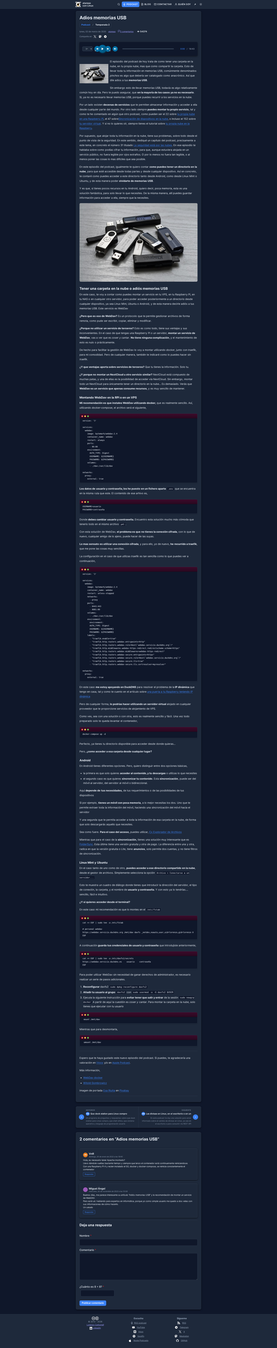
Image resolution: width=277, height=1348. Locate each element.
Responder (89, 1174)
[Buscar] (118, 4)
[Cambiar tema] (200, 4)
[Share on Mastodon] (100, 36)
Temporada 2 (102, 24)
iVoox (99, 1062)
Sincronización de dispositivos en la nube (143, 118)
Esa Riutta (109, 1090)
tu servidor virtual (90, 123)
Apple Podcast (121, 1062)
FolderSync (86, 844)
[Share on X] (95, 36)
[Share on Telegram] (105, 36)
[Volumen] (115, 48)
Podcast (85, 24)
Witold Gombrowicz (95, 1082)
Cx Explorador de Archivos (165, 831)
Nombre (85, 1235)
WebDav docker (93, 1077)
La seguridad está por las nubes (153, 145)
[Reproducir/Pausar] (103, 49)
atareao (112, 31)
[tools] (195, 4)
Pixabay (124, 1090)
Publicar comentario (93, 1303)
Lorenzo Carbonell (95, 1325)
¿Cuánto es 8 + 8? (91, 1286)
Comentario (87, 1249)
